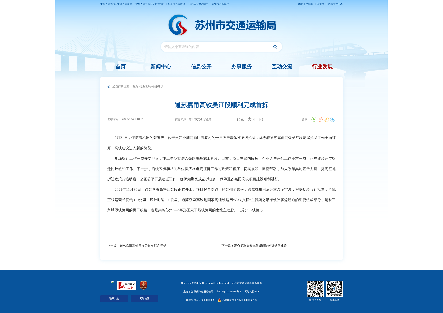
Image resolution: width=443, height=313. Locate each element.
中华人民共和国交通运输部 (150, 3)
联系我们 (114, 298)
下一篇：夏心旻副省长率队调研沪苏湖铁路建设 (254, 246)
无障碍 (310, 3)
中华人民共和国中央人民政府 (116, 3)
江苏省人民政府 (176, 3)
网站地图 (144, 298)
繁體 (300, 3)
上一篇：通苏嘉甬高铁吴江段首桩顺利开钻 (136, 246)
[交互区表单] (221, 47)
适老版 (320, 3)
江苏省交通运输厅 (198, 3)
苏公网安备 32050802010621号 (239, 300)
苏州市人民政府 (220, 3)
